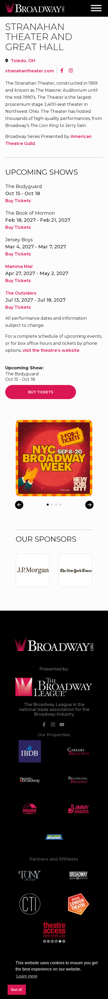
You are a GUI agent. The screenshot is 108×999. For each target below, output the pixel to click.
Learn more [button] (26, 976)
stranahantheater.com (29, 70)
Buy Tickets (18, 200)
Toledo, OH (23, 60)
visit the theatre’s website (51, 350)
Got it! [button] (16, 990)
